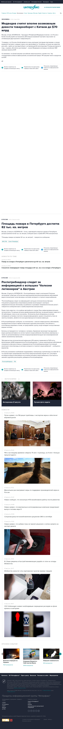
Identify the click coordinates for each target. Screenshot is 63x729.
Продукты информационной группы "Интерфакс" (26, 696)
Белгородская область (8, 161)
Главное (4, 13)
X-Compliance (5, 704)
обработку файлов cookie (20, 688)
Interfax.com (27, 2)
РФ (15, 361)
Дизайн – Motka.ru (48, 719)
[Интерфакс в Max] (39, 711)
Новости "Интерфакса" (33, 701)
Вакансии (33, 675)
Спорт (25, 13)
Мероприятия (54, 675)
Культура (30, 13)
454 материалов (47, 663)
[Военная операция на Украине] (11, 658)
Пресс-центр (25, 675)
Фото (54, 13)
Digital (40, 13)
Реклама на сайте (42, 675)
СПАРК (4, 703)
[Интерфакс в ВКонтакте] (34, 711)
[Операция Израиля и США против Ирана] (31, 659)
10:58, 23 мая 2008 (15, 19)
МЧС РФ (4, 241)
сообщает (34, 98)
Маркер (4, 707)
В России (9, 13)
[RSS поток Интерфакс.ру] (36, 711)
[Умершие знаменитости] (51, 658)
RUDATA (30, 704)
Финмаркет (46, 2)
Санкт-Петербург (13, 241)
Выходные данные (26, 721)
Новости (44, 13)
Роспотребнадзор (7, 361)
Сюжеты (49, 13)
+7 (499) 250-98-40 (46, 690)
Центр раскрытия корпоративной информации (36, 706)
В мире (14, 13)
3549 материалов (28, 665)
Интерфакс (31, 7)
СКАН (29, 703)
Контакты (4, 675)
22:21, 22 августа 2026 (37, 80)
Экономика (20, 13)
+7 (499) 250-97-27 (11, 691)
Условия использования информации (31, 719)
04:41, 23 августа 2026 (14, 219)
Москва (35, 13)
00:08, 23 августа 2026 (14, 278)
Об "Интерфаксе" (17, 2)
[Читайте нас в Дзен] (29, 711)
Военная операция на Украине (21, 80)
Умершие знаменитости (51, 660)
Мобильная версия (6, 2)
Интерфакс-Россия (37, 2)
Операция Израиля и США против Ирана (30, 662)
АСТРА (3, 709)
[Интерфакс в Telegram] (31, 711)
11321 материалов (8, 665)
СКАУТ (3, 706)
